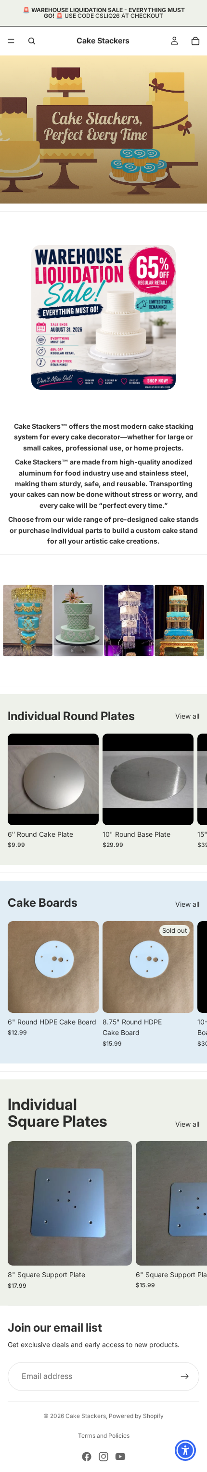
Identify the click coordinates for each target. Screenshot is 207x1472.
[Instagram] (103, 1456)
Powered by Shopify (136, 1415)
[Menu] (11, 41)
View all (187, 716)
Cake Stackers (85, 1415)
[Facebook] (86, 1456)
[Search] (31, 41)
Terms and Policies (103, 1435)
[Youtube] (120, 1456)
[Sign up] (185, 1376)
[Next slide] (187, 791)
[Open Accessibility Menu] (185, 1450)
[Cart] (195, 41)
